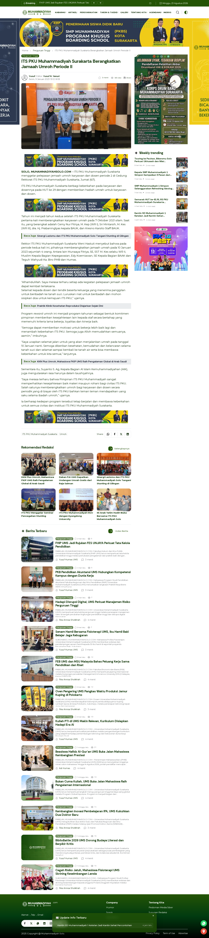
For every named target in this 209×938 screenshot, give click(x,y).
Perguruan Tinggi (41, 50)
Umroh (63, 434)
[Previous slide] (94, 2)
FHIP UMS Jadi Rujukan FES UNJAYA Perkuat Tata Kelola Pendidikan (73, 2)
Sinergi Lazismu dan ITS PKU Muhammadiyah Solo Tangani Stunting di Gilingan (83, 236)
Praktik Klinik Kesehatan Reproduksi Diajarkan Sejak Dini (70, 306)
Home (25, 50)
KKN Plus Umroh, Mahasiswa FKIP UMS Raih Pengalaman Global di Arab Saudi (82, 361)
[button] (61, 12)
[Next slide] (100, 2)
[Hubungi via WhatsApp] (204, 923)
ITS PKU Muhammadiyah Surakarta (97, 171)
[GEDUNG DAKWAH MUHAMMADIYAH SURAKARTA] (204, 931)
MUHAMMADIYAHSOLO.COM (51, 171)
